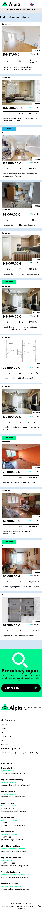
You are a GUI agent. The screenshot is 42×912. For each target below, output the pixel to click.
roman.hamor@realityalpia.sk (13, 825)
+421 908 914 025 (8, 808)
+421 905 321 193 (7, 837)
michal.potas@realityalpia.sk (13, 773)
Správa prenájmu (8, 736)
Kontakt (4, 744)
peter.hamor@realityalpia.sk (13, 839)
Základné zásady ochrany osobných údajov (20, 752)
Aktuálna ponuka (8, 720)
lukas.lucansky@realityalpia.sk (13, 811)
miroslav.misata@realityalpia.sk (14, 797)
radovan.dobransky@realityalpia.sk (15, 785)
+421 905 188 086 (8, 823)
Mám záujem (12, 688)
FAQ (3, 732)
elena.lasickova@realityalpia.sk (14, 851)
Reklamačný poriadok (10, 748)
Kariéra (4, 728)
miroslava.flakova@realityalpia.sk (15, 889)
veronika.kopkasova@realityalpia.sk (15, 877)
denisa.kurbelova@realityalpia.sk (14, 865)
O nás (3, 740)
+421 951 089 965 (8, 863)
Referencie (6, 724)
